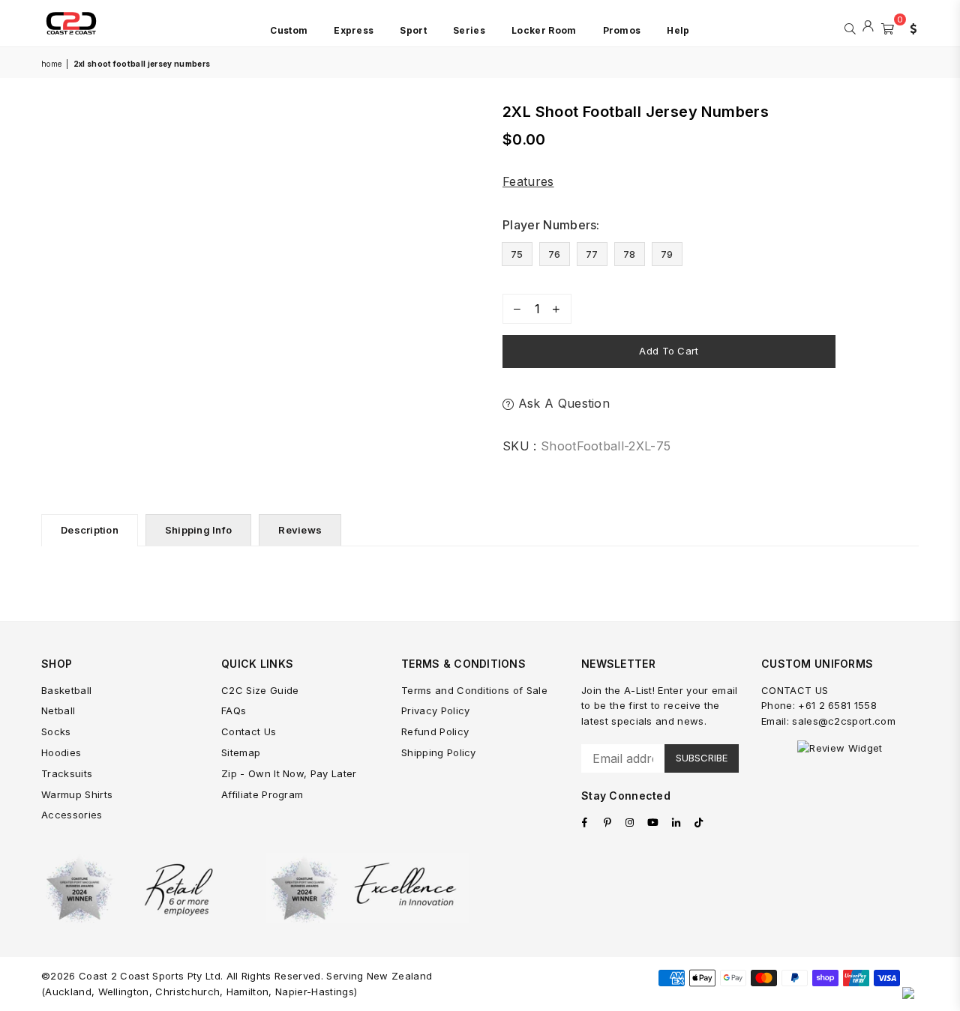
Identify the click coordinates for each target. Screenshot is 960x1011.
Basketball (66, 690)
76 (554, 254)
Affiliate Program (262, 794)
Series (469, 30)
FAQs (233, 710)
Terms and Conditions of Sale (474, 690)
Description (89, 530)
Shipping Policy (438, 752)
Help (678, 30)
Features (528, 181)
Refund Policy (435, 731)
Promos (622, 30)
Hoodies (61, 752)
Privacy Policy (435, 710)
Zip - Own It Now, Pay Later (289, 773)
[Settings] (910, 27)
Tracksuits (66, 773)
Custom (289, 30)
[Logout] (868, 27)
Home (51, 63)
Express (354, 30)
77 (592, 254)
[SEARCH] (850, 27)
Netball (58, 710)
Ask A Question (562, 403)
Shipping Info (198, 530)
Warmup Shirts (76, 794)
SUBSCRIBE (702, 758)
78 (629, 254)
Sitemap (240, 752)
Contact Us (248, 731)
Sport (413, 30)
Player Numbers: (552, 224)
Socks (56, 731)
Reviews (300, 530)
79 (667, 254)
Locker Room (544, 30)
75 (517, 254)
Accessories (72, 815)
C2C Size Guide (259, 690)
